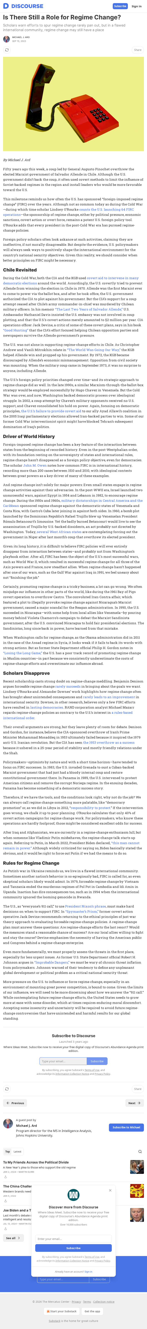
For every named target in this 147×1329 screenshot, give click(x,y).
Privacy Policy (102, 1260)
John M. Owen (35, 465)
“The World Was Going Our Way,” (94, 350)
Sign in (137, 6)
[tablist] (13, 1151)
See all (11, 1238)
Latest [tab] (17, 1151)
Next (132, 1103)
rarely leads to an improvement (109, 697)
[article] (73, 1169)
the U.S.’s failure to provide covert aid (51, 411)
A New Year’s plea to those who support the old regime (39, 1167)
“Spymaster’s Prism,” (82, 911)
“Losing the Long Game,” (22, 653)
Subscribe (120, 6)
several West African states (59, 532)
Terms (87, 1301)
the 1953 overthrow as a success (109, 742)
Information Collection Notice (72, 1260)
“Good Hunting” (15, 330)
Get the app (92, 1311)
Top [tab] (7, 1151)
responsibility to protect (90, 808)
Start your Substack (63, 1311)
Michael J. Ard (21, 37)
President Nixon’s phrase (85, 906)
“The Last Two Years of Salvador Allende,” (89, 309)
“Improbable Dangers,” (52, 962)
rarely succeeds (68, 686)
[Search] (140, 1151)
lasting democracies (46, 707)
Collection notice (103, 1301)
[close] (110, 1190)
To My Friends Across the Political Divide (36, 1162)
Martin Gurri (26, 1172)
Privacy (76, 1301)
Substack (54, 1321)
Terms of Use (92, 1257)
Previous (17, 1103)
